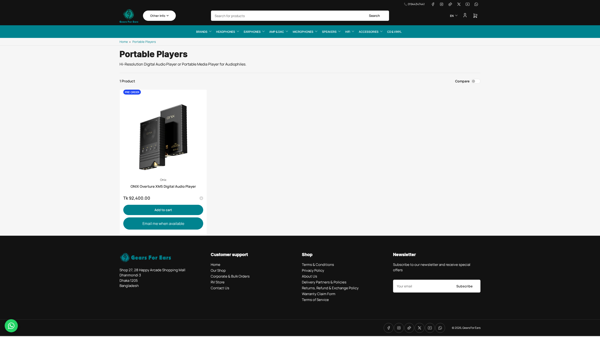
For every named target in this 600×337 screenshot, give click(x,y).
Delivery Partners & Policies (324, 282)
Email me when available (163, 223)
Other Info (157, 16)
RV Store (218, 282)
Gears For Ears (471, 328)
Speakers (329, 32)
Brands (201, 32)
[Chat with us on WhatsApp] (11, 325)
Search (374, 15)
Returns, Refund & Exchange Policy (330, 288)
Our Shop (218, 270)
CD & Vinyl (394, 32)
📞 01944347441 (414, 4)
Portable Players (144, 42)
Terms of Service (315, 299)
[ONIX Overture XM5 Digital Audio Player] (163, 133)
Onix (163, 180)
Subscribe (464, 286)
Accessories (369, 32)
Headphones (225, 32)
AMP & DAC (276, 32)
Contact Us (220, 288)
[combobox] (300, 16)
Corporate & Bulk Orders (230, 276)
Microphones (303, 32)
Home (124, 42)
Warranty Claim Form (318, 293)
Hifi (347, 32)
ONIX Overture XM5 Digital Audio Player (163, 186)
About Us (309, 276)
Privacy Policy (313, 270)
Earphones (252, 32)
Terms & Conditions (318, 264)
